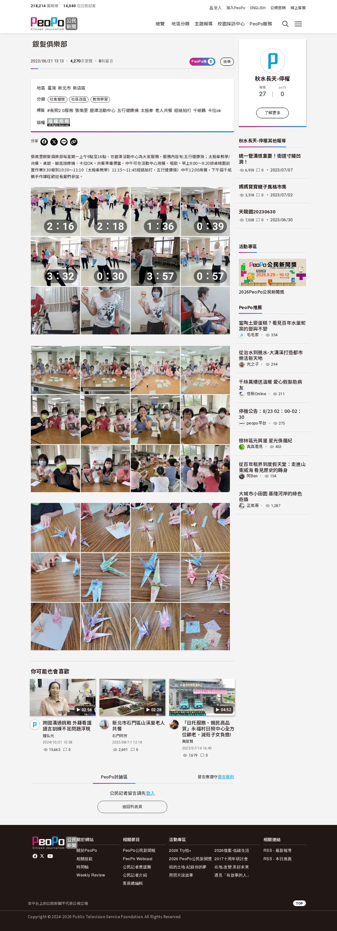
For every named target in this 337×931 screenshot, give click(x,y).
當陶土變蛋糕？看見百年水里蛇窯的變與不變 (272, 325)
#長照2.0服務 (60, 110)
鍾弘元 (48, 736)
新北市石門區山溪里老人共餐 (138, 725)
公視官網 (277, 8)
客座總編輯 (133, 883)
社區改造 (78, 99)
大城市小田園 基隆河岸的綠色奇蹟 (270, 496)
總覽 (160, 23)
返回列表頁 (132, 806)
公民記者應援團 (137, 867)
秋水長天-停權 (272, 78)
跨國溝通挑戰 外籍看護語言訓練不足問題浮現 (67, 725)
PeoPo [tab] (114, 777)
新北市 (64, 88)
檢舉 (227, 62)
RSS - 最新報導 (277, 850)
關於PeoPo (86, 850)
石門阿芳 (119, 736)
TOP (299, 903)
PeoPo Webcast (137, 858)
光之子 (253, 364)
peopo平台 (256, 423)
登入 (218, 8)
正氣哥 (253, 505)
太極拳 (147, 110)
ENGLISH (258, 8)
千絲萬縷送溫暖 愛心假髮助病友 (270, 384)
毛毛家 (253, 335)
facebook (35, 856)
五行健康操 (128, 110)
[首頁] (54, 24)
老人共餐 (163, 110)
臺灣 (52, 88)
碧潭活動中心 (102, 110)
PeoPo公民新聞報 (139, 850)
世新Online (256, 393)
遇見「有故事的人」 (232, 875)
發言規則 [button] (226, 777)
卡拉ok (214, 110)
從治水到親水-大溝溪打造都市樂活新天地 (271, 355)
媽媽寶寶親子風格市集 (263, 187)
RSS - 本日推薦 (277, 858)
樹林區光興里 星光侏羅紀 (265, 440)
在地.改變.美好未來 (231, 867)
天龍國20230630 (257, 212)
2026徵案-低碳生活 (231, 850)
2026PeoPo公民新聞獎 (261, 292)
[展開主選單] (298, 24)
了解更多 (272, 113)
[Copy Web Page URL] (73, 142)
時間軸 (82, 867)
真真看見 (255, 446)
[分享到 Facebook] (44, 142)
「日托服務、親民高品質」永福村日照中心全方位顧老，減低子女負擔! (208, 728)
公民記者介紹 (135, 875)
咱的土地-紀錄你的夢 (188, 867)
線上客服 (298, 8)
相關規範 (84, 858)
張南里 (81, 110)
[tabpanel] (132, 793)
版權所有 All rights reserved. (59, 122)
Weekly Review (90, 875)
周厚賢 (187, 741)
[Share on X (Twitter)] (54, 142)
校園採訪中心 (231, 23)
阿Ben (252, 476)
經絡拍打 (182, 110)
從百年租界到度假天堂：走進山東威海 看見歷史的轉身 (272, 467)
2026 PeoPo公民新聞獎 (190, 858)
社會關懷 (57, 99)
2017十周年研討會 (231, 858)
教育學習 (100, 99)
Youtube (50, 856)
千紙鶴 (199, 110)
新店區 (79, 88)
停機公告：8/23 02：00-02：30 (270, 414)
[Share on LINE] (64, 142)
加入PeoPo (235, 8)
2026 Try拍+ (180, 850)
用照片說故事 (181, 875)
